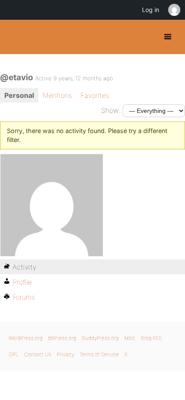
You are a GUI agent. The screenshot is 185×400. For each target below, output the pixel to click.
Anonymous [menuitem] (174, 10)
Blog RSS (151, 338)
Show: (110, 110)
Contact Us (37, 354)
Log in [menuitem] (150, 9)
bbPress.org (62, 338)
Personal (19, 95)
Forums (23, 297)
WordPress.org (26, 338)
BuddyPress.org (14, 37)
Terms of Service (99, 354)
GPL (13, 354)
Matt (129, 338)
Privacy (65, 354)
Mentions (57, 95)
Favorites (94, 95)
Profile (22, 282)
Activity (24, 267)
